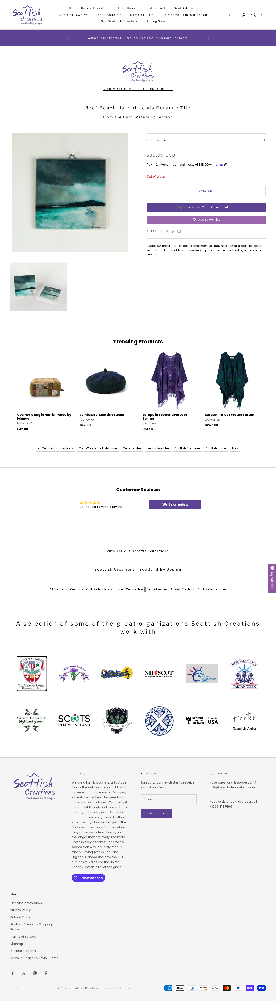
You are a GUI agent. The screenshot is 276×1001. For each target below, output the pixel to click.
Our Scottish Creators (119, 21)
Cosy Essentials (109, 14)
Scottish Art (155, 8)
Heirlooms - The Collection (185, 14)
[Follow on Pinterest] (46, 973)
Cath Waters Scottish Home (98, 448)
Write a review (175, 504)
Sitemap (16, 944)
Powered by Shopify (116, 988)
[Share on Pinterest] (173, 231)
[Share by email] (179, 231)
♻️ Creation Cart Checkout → (206, 207)
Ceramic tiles (132, 448)
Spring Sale (156, 21)
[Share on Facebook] (161, 231)
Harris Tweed (92, 8)
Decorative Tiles (158, 448)
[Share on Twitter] (167, 231)
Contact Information (26, 903)
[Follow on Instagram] (35, 973)
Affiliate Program (23, 951)
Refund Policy (20, 917)
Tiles (235, 448)
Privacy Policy (20, 910)
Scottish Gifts (142, 14)
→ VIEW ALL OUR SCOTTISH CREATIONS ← (138, 89)
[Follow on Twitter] (24, 973)
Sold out (206, 191)
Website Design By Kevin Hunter (34, 958)
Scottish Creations (187, 448)
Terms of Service (23, 936)
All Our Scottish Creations (55, 448)
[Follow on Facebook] (12, 973)
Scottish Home (124, 8)
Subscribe (156, 813)
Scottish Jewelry (73, 14)
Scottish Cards (186, 8)
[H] (70, 8)
